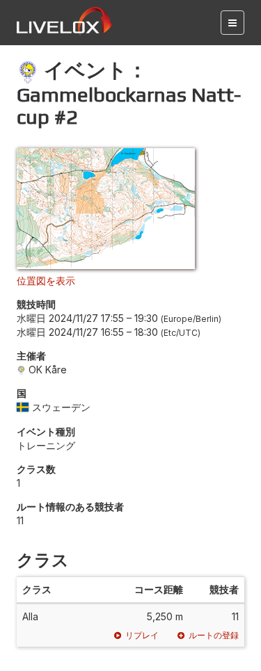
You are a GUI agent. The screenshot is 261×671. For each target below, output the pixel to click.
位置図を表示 (46, 280)
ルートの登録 (214, 635)
